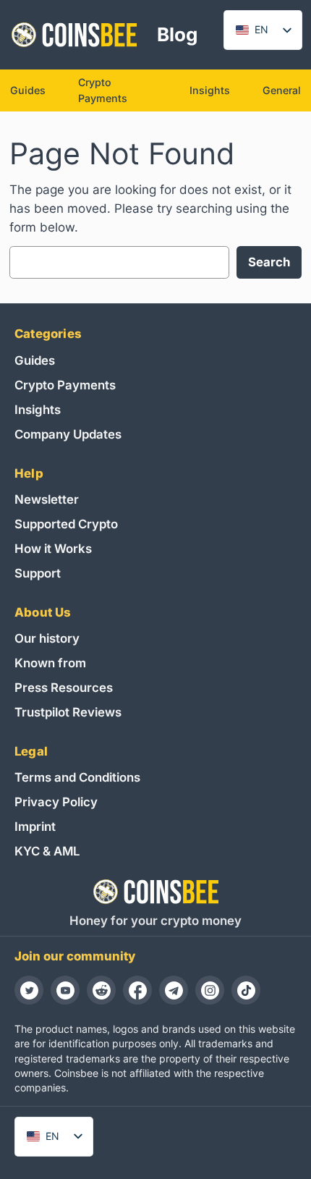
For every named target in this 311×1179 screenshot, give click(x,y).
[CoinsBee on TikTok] (245, 990)
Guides (34, 360)
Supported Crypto (66, 524)
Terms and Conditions (77, 777)
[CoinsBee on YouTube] (65, 990)
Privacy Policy (56, 802)
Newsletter (46, 499)
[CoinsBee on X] (28, 990)
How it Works (53, 548)
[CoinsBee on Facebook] (137, 990)
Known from (50, 663)
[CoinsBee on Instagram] (209, 990)
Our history (47, 638)
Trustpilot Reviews (68, 712)
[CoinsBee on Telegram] (173, 990)
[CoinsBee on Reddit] (101, 990)
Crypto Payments (65, 385)
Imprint (35, 826)
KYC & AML (47, 851)
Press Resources (63, 687)
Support (37, 573)
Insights (37, 409)
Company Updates (68, 434)
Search (269, 262)
